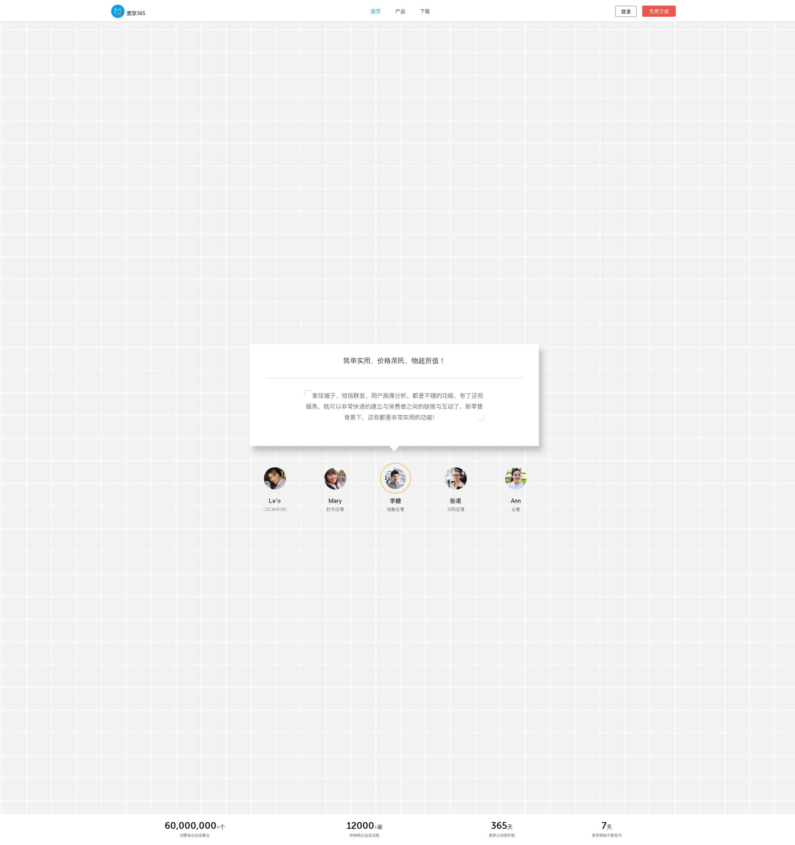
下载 (425, 11)
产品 (400, 11)
